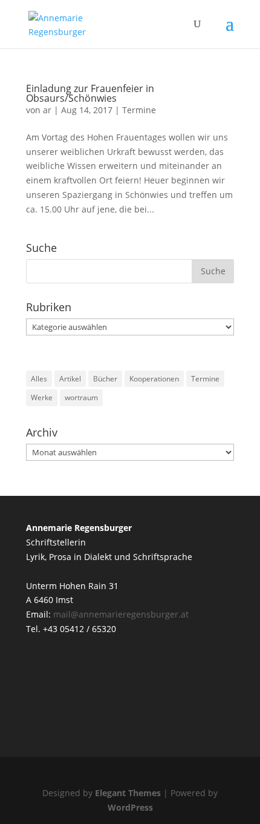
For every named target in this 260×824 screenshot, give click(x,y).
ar (47, 110)
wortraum (81, 397)
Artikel (70, 379)
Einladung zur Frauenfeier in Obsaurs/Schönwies (90, 93)
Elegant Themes (128, 793)
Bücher (105, 379)
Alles (39, 379)
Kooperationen (154, 379)
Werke (42, 397)
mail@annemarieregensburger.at (121, 614)
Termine (139, 110)
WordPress (130, 807)
